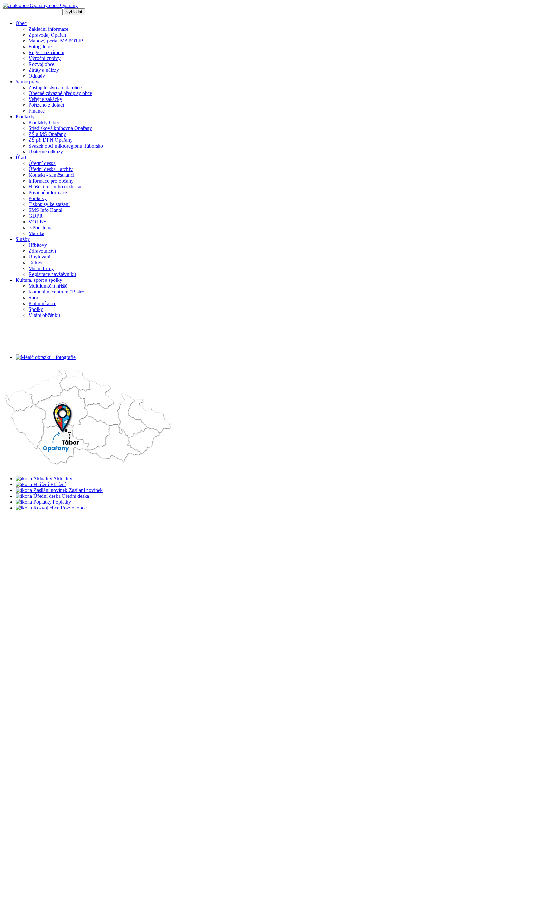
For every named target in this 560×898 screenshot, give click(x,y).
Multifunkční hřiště (48, 286)
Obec (21, 23)
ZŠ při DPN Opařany (51, 140)
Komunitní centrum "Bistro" (58, 291)
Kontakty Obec (44, 122)
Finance (37, 111)
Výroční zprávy (45, 58)
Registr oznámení (46, 52)
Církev (35, 262)
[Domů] (88, 418)
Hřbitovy (38, 245)
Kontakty (25, 116)
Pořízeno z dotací (46, 105)
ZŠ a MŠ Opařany (47, 134)
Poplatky (38, 198)
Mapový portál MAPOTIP (56, 40)
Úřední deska (42, 163)
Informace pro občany (51, 181)
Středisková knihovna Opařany (60, 128)
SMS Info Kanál (45, 210)
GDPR (36, 216)
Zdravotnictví (42, 251)
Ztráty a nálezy (44, 70)
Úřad (21, 157)
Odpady (37, 75)
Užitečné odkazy (46, 151)
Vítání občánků (44, 315)
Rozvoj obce (41, 64)
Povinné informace (48, 192)
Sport (34, 297)
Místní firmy (41, 268)
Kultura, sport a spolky (39, 280)
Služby (23, 239)
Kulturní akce (42, 303)
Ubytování (39, 256)
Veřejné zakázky (45, 99)
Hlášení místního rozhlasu (55, 186)
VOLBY (38, 221)
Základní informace (48, 29)
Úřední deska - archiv (51, 169)
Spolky (36, 309)
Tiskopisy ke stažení (49, 204)
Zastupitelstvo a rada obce (55, 87)
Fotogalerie (40, 46)
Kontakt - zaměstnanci (51, 175)
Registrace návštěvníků (52, 274)
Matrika (36, 233)
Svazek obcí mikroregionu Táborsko (66, 146)
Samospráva (28, 81)
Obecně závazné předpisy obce (60, 93)
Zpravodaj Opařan (47, 35)
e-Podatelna (40, 227)
